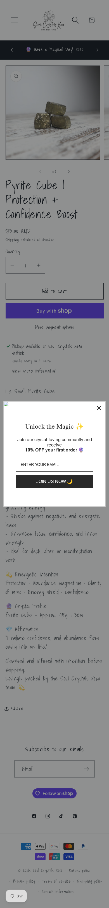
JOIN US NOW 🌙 (55, 481)
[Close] (99, 408)
